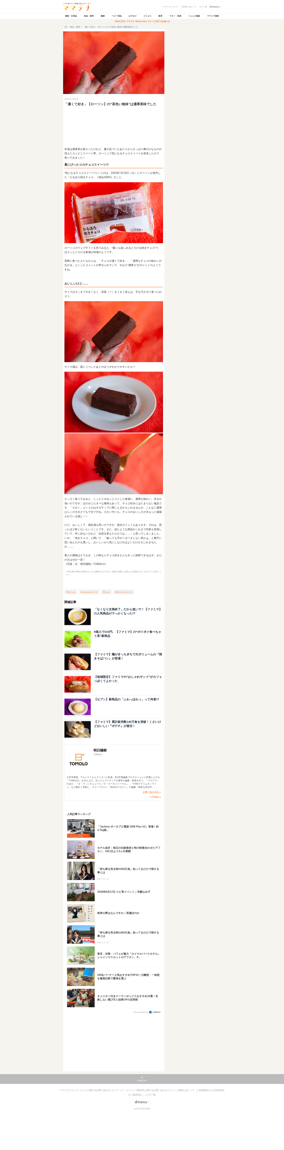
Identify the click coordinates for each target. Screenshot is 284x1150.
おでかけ (133, 16)
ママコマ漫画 (213, 16)
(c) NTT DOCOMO (142, 1109)
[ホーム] (66, 27)
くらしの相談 (194, 16)
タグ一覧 (151, 1094)
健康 (103, 16)
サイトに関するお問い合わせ (95, 1090)
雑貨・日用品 (71, 16)
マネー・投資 (175, 16)
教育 (160, 16)
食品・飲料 (89, 16)
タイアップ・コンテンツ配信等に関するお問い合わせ (140, 1090)
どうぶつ (147, 16)
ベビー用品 (117, 16)
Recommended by (141, 1012)
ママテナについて (69, 1090)
